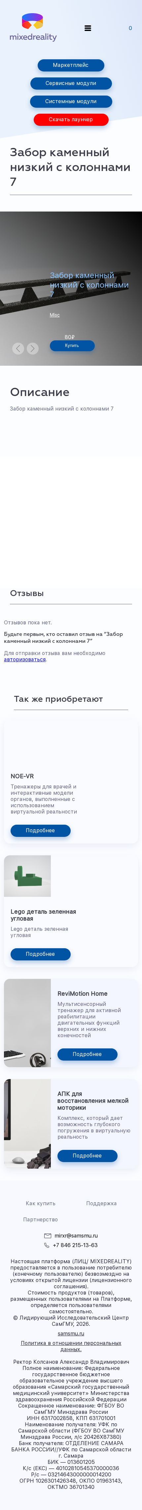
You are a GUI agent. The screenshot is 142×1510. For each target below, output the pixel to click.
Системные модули (70, 101)
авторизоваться (25, 659)
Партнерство (40, 1219)
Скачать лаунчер (71, 119)
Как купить (40, 1203)
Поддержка (101, 1203)
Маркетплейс (71, 65)
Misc (55, 315)
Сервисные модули (71, 83)
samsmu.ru (71, 1333)
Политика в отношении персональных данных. (71, 1346)
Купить (72, 345)
